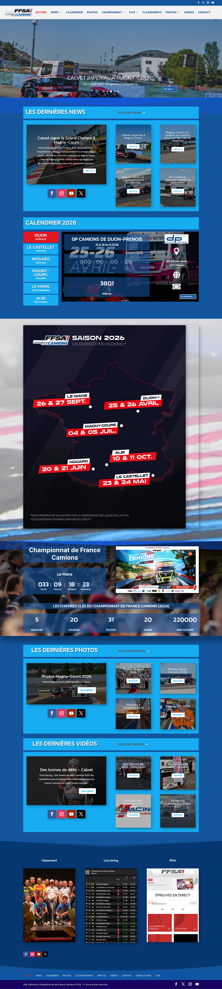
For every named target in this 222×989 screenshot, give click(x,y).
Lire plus (89, 170)
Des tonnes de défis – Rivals (178, 765)
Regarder (86, 690)
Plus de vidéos (131, 744)
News (55, 12)
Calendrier (74, 12)
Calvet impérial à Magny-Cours (133, 136)
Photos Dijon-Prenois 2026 (178, 670)
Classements (152, 12)
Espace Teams (143, 975)
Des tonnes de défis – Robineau (133, 765)
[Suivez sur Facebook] (52, 193)
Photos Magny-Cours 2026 (66, 676)
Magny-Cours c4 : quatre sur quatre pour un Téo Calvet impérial (111, 78)
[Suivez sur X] (81, 193)
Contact (204, 12)
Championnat (112, 12)
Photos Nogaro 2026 (133, 670)
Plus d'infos (186, 296)
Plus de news (129, 112)
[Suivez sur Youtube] (71, 193)
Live (132, 12)
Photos (171, 12)
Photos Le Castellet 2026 (133, 706)
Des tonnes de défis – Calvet (66, 769)
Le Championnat (84, 975)
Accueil (41, 12)
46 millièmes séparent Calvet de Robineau (178, 180)
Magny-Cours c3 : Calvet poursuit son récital (133, 180)
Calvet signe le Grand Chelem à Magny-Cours (66, 140)
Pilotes (92, 12)
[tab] (40, 237)
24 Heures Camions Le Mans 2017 (177, 803)
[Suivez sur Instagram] (61, 193)
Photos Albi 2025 (178, 706)
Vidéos (189, 12)
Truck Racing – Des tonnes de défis (133, 803)
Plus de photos (131, 650)
